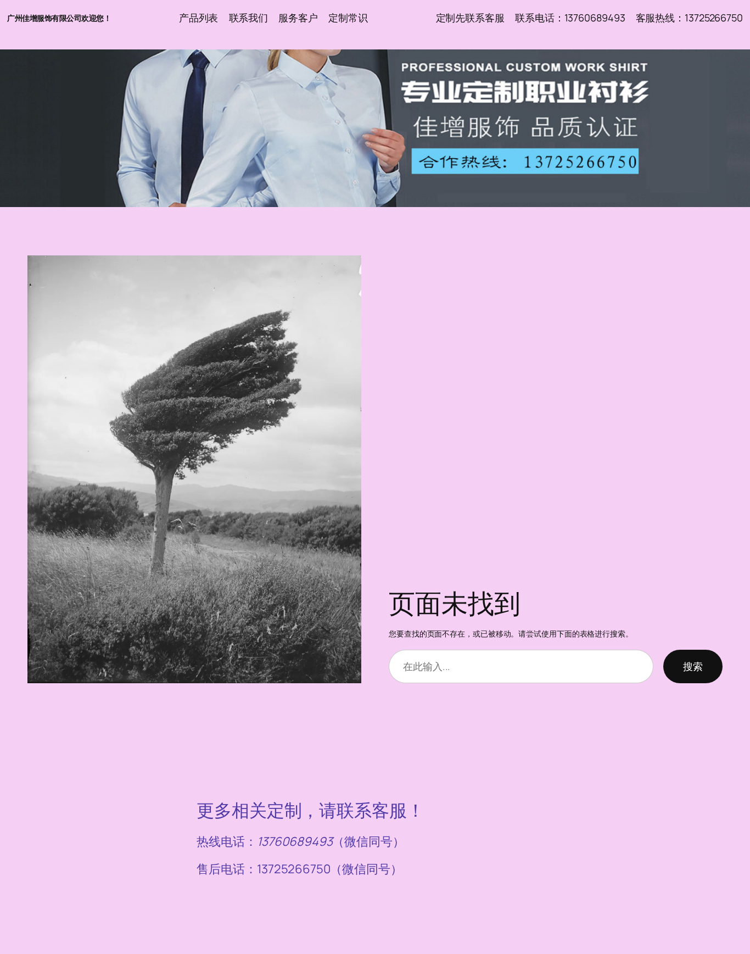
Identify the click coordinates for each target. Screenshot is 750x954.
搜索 (693, 666)
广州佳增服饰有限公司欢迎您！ (59, 18)
